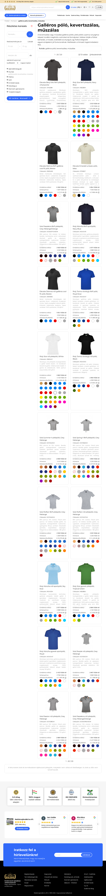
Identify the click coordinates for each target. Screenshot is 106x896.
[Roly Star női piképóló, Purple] (50, 406)
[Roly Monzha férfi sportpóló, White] (97, 255)
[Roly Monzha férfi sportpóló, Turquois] (97, 260)
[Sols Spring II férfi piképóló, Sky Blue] (83, 467)
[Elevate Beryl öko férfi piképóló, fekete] (41, 111)
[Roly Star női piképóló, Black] (50, 383)
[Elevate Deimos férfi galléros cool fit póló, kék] (45, 195)
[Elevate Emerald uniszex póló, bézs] (74, 195)
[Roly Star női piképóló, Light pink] (59, 402)
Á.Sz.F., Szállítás (89, 874)
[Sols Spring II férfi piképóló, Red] (97, 467)
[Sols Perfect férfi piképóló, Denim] (55, 541)
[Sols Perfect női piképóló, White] (74, 546)
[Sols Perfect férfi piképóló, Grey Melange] (45, 550)
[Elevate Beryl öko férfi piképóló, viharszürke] (59, 111)
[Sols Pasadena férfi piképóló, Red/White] (41, 260)
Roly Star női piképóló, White (52, 356)
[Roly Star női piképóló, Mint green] (45, 397)
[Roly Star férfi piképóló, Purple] (83, 135)
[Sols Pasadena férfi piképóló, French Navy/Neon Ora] (50, 255)
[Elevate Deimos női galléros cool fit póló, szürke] (64, 320)
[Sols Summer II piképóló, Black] (50, 467)
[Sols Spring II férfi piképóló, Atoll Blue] (83, 476)
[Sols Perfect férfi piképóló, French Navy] (59, 541)
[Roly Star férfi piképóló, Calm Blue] (93, 116)
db (100, 7)
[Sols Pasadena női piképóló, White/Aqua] (79, 750)
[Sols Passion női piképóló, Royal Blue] (59, 745)
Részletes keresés (30, 880)
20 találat (74, 7)
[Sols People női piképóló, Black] (79, 680)
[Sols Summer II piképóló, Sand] (41, 467)
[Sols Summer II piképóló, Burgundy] (50, 481)
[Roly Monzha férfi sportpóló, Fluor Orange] (93, 260)
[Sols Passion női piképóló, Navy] (55, 745)
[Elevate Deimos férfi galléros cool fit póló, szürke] (64, 195)
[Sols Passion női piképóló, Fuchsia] (41, 755)
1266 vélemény (20, 824)
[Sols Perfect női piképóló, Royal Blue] (93, 541)
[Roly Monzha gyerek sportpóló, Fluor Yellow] (41, 685)
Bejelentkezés (29, 874)
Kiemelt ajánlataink (71, 880)
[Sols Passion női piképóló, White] (41, 750)
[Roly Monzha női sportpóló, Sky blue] (50, 615)
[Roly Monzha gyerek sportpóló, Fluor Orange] (55, 685)
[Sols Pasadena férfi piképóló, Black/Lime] (41, 255)
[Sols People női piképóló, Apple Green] (83, 685)
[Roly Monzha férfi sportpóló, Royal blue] (88, 255)
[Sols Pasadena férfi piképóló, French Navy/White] (55, 255)
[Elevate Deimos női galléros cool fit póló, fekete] (41, 320)
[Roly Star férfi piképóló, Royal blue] (83, 116)
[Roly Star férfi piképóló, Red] (97, 116)
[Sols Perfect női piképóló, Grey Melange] (83, 546)
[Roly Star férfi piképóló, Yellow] (74, 125)
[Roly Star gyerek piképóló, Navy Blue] (79, 615)
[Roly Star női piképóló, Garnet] (55, 406)
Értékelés (47, 883)
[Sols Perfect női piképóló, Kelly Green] (88, 546)
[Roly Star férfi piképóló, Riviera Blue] (97, 111)
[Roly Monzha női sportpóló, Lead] (41, 620)
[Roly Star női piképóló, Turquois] (41, 406)
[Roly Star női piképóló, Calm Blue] (59, 388)
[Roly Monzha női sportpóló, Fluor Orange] (59, 620)
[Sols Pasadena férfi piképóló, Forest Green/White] (59, 260)
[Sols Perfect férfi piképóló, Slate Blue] (45, 546)
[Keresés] (68, 7)
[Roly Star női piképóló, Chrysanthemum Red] (41, 392)
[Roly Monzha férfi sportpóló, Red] (93, 255)
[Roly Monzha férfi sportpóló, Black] (74, 255)
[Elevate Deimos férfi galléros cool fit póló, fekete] (41, 195)
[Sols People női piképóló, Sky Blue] (83, 680)
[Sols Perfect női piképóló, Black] (79, 541)
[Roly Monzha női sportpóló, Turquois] (64, 620)
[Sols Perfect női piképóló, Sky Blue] (83, 541)
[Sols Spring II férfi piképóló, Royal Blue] (93, 467)
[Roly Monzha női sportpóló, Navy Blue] (45, 615)
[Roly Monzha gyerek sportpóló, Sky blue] (50, 680)
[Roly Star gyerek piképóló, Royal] (88, 615)
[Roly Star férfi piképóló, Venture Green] (88, 125)
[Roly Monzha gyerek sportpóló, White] (64, 680)
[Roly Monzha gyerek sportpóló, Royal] (55, 680)
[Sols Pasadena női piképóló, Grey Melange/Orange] (83, 750)
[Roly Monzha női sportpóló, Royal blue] (55, 615)
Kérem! (86, 855)
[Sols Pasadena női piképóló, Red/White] (74, 750)
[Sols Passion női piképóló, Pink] (45, 755)
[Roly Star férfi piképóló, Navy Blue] (93, 111)
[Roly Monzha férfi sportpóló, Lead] (74, 260)
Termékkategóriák (31, 877)
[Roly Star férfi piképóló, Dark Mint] (83, 125)
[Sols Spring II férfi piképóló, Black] (79, 467)
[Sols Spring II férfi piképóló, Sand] (74, 467)
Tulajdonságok (14, 92)
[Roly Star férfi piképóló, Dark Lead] (97, 121)
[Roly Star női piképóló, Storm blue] (55, 388)
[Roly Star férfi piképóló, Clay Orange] (88, 130)
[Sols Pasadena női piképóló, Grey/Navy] (88, 750)
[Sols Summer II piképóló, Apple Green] (55, 476)
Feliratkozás (61, 15)
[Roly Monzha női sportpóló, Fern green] (55, 620)
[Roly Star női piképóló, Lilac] (45, 406)
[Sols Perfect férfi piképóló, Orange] (64, 550)
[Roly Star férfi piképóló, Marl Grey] (93, 121)
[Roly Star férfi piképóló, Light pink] (93, 130)
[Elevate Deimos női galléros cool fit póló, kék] (45, 320)
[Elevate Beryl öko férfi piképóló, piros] (50, 111)
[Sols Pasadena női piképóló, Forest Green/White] (93, 750)
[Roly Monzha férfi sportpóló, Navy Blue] (79, 255)
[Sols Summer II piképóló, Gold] (64, 471)
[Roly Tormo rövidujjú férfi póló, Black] (74, 320)
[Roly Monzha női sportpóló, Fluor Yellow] (45, 620)
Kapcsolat (98, 15)
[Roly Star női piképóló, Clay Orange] (55, 402)
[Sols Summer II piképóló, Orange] (59, 476)
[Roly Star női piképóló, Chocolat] (45, 383)
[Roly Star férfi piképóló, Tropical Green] (79, 130)
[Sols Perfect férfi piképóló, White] (64, 546)
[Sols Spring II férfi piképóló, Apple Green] (74, 476)
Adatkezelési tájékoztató (88, 878)
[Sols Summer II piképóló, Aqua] (55, 467)
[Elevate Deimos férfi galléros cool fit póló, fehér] (59, 195)
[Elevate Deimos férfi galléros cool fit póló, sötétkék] (50, 195)
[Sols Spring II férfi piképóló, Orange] (79, 476)
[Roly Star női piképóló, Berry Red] (45, 392)
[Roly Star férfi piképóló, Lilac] (79, 135)
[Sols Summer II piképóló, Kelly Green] (50, 476)
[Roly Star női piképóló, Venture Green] (55, 397)
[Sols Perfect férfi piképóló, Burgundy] (41, 555)
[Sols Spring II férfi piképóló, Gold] (88, 471)
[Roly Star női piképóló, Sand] (41, 383)
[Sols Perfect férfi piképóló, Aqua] (50, 541)
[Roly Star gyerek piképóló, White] (97, 615)
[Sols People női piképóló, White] (74, 685)
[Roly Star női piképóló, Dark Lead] (64, 392)
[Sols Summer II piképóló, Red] (50, 471)
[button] (97, 824)
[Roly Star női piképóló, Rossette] (64, 402)
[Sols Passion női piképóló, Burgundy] (59, 755)
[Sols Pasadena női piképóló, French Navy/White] (88, 745)
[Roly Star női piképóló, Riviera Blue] (64, 383)
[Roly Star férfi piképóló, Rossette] (97, 130)
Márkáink (67, 874)
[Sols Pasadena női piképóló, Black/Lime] (74, 745)
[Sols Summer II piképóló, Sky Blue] (64, 467)
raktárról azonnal (13, 60)
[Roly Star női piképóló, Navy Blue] (59, 383)
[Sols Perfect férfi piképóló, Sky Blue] (41, 546)
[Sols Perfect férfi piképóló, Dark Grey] (41, 550)
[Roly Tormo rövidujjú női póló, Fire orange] (79, 390)
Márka (11, 77)
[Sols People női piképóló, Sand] (74, 680)
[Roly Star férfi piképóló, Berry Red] (79, 121)
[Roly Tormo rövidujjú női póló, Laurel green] (74, 390)
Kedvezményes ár (14, 42)
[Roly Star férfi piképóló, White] (88, 121)
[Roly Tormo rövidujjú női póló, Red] (88, 385)
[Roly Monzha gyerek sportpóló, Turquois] (59, 685)
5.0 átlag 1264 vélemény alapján (25, 1)
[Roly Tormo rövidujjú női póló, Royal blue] (79, 385)
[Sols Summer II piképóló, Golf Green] (45, 476)
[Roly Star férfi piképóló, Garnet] (88, 135)
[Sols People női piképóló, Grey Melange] (79, 685)
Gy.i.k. (86, 886)
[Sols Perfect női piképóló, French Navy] (88, 541)
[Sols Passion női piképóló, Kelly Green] (55, 750)
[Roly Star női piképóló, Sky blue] (45, 388)
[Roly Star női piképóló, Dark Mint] (50, 397)
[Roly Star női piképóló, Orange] (50, 402)
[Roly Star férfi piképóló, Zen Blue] (74, 116)
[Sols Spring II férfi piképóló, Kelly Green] (97, 471)
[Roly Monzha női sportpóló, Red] (59, 615)
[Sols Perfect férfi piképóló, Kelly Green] (59, 550)
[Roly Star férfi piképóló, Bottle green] (93, 125)
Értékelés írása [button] (22, 828)
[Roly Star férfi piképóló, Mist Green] (74, 130)
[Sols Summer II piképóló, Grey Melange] (59, 471)
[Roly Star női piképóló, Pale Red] (50, 392)
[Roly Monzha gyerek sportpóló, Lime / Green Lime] (45, 685)
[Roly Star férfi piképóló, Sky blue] (79, 116)
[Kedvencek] (89, 7)
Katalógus (12, 86)
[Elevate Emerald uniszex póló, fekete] (79, 195)
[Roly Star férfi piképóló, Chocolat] (79, 111)
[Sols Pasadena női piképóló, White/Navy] (93, 745)
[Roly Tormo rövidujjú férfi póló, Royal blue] (79, 320)
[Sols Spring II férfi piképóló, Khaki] (93, 476)
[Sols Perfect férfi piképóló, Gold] (50, 550)
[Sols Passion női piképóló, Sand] (41, 745)
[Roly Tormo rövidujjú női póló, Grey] (97, 385)
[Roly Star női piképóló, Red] (64, 388)
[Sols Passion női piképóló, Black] (45, 745)
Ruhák (20, 73)
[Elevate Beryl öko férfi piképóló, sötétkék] (45, 111)
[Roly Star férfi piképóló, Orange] (83, 130)
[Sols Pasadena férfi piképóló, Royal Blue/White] (64, 255)
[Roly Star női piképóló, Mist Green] (41, 402)
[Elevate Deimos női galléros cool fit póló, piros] (55, 320)
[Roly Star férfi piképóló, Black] (83, 111)
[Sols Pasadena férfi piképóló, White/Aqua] (45, 260)
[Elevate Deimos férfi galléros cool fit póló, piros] (55, 195)
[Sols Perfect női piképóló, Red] (97, 541)
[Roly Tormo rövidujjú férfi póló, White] (93, 320)
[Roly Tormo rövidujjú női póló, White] (93, 385)
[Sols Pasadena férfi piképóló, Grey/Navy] (55, 260)
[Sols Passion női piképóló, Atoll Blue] (50, 755)
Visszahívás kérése (51, 877)
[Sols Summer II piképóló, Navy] (41, 471)
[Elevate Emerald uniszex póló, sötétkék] (83, 195)
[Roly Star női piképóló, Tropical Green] (45, 402)
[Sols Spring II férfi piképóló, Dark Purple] (88, 476)
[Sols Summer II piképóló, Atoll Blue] (64, 476)
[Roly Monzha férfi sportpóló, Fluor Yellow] (79, 260)
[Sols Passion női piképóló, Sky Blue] (50, 745)
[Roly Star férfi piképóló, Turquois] (74, 135)
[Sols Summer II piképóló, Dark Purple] (41, 481)
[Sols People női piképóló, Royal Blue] (93, 680)
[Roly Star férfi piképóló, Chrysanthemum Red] (74, 121)
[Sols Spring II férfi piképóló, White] (74, 471)
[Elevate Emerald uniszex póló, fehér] (88, 195)
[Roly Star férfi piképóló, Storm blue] (88, 116)
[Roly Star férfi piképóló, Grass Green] (97, 125)
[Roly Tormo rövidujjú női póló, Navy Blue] (83, 385)
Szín (10, 80)
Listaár (30, 42)
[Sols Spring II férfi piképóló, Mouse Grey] (83, 471)
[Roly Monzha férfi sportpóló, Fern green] (88, 260)
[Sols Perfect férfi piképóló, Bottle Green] (55, 550)
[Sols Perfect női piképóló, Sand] (74, 541)
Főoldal (7, 21)
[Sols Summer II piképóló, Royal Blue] (45, 471)
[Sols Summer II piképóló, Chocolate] (45, 467)
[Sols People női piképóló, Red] (97, 680)
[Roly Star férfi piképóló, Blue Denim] (88, 111)
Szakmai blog (75, 15)
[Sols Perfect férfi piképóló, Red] (59, 546)
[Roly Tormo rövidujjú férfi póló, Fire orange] (79, 325)
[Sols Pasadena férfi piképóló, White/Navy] (59, 255)
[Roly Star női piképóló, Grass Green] (64, 397)
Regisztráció (28, 886)
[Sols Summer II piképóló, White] (55, 471)
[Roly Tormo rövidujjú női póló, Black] (74, 385)
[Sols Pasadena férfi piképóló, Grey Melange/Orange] (50, 260)
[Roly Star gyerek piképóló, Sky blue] (83, 615)
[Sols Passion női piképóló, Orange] (64, 750)
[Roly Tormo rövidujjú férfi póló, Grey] (97, 320)
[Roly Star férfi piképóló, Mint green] (79, 125)
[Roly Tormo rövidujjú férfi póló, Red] (88, 320)
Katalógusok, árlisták (71, 877)
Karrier (68, 15)
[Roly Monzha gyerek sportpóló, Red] (59, 680)
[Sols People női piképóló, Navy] (88, 680)
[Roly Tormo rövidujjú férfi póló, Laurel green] (74, 325)
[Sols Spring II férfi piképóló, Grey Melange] (79, 471)
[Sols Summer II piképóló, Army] (41, 476)
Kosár (26, 883)
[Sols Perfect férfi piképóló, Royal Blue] (64, 541)
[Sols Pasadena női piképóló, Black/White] (79, 745)
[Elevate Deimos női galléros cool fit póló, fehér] (59, 320)
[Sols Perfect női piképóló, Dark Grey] (79, 546)
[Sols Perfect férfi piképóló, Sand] (41, 541)
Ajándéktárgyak (15, 69)
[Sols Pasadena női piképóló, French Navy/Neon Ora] (83, 745)
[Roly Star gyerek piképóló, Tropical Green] (79, 620)
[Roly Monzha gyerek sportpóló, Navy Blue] (45, 680)
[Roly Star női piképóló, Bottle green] (59, 397)
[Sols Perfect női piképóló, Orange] (93, 546)
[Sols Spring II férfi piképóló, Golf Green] (93, 471)
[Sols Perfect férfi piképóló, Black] (45, 541)
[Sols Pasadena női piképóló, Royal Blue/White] (97, 745)
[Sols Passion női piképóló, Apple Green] (59, 750)
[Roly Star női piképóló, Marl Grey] (59, 392)
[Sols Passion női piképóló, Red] (64, 745)
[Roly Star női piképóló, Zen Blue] (41, 388)
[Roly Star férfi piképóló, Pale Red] (83, 121)
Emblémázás (85, 15)
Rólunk (92, 15)
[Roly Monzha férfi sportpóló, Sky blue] (83, 255)
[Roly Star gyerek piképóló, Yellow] (74, 620)
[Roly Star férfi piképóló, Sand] (74, 111)
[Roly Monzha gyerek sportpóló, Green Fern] (50, 685)
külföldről (11, 63)
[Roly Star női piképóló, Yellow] (41, 397)
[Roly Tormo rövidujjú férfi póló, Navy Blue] (83, 320)
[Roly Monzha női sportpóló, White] (64, 615)
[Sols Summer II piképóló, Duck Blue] (59, 467)
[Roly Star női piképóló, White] (55, 392)
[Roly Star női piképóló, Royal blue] (50, 388)
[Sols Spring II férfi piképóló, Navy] (88, 467)
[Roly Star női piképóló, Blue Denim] (55, 383)
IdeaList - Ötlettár (70, 883)
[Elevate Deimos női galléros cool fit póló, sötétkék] (50, 320)
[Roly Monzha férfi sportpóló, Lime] (83, 260)
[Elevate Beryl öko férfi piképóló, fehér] (55, 111)
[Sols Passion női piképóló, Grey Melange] (45, 750)
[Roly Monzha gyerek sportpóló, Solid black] (41, 680)
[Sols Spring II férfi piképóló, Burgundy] (97, 476)
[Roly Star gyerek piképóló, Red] (93, 615)
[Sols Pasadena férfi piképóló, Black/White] (45, 255)
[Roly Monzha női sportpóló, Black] (41, 615)
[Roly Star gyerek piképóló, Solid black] (74, 615)
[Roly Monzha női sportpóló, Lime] (50, 620)
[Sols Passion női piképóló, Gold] (50, 750)
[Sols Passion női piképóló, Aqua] (55, 755)
